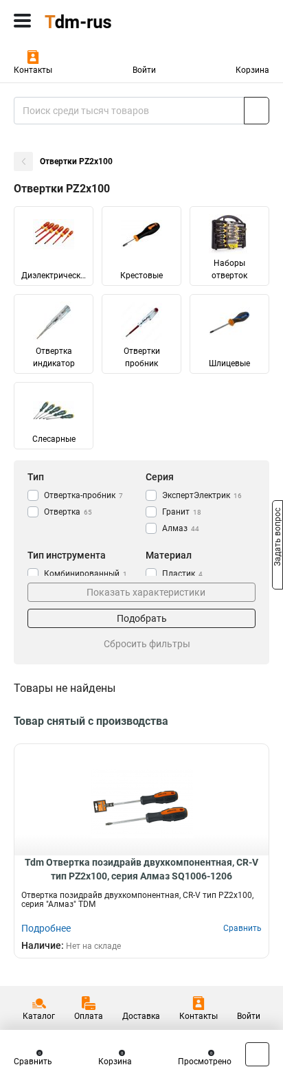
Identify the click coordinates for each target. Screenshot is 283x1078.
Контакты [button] (33, 70)
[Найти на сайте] (256, 110)
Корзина (252, 70)
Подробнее (46, 928)
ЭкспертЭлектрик (202, 495)
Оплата (88, 1016)
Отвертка (68, 512)
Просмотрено (204, 1061)
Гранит (181, 512)
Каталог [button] (39, 1016)
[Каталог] (22, 20)
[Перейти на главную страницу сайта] (103, 20)
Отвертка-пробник (83, 495)
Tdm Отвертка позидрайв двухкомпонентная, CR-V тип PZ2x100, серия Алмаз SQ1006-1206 (141, 869)
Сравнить (33, 1061)
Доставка (141, 1016)
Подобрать (142, 618)
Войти (144, 70)
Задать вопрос (277, 538)
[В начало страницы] (257, 1054)
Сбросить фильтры (147, 643)
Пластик (182, 574)
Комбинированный (85, 574)
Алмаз (180, 528)
